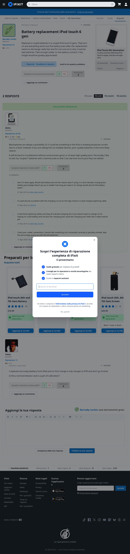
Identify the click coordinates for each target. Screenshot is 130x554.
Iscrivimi (65, 294)
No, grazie (65, 311)
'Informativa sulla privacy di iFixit (70, 303)
